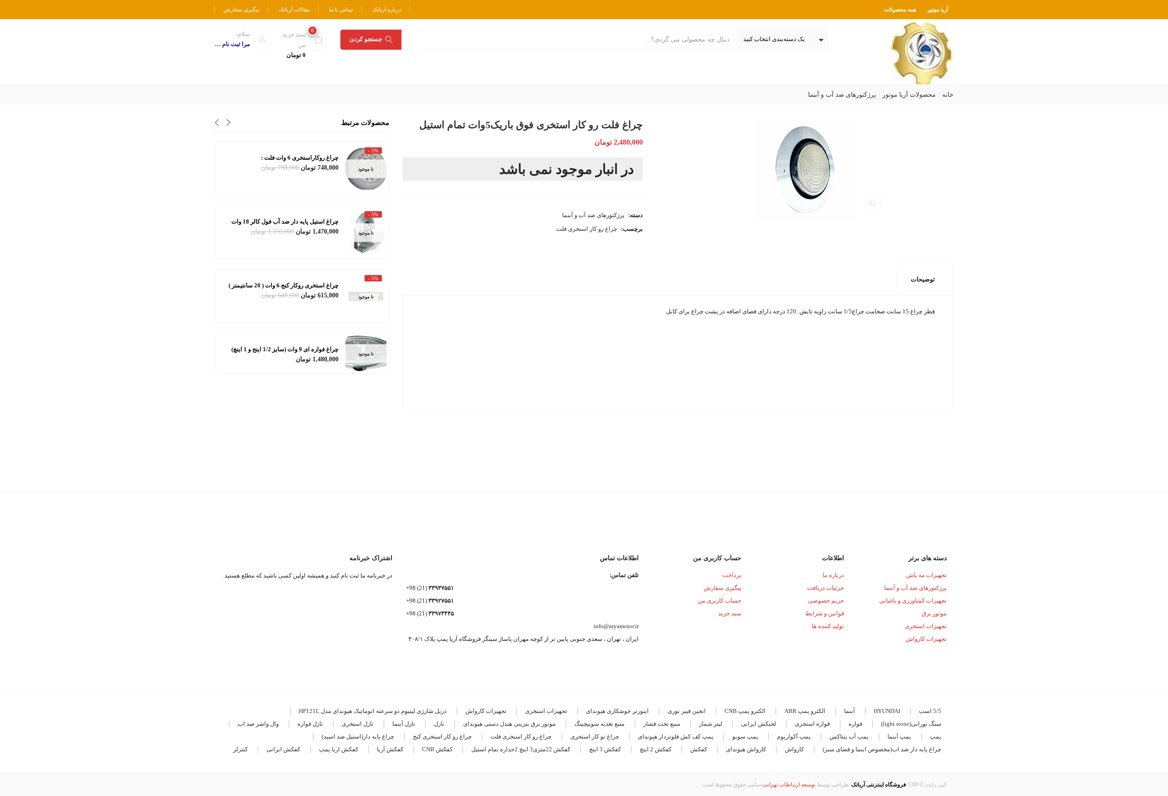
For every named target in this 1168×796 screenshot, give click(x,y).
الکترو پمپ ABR (804, 711)
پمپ (935, 736)
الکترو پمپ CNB (745, 711)
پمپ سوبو (745, 736)
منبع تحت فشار (661, 723)
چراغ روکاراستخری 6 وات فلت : (300, 157)
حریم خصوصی (826, 600)
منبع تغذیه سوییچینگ (599, 723)
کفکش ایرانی (283, 749)
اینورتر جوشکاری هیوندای (617, 711)
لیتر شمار (710, 723)
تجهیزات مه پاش (926, 575)
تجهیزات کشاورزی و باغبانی (913, 600)
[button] (782, 40)
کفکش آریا (390, 749)
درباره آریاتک (386, 9)
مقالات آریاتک (294, 9)
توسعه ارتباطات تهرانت (788, 784)
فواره (855, 723)
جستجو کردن (365, 39)
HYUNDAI (887, 711)
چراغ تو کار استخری (594, 736)
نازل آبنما (403, 723)
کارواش (794, 749)
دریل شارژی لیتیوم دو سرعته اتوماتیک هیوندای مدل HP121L (373, 711)
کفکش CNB (437, 749)
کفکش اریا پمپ (338, 749)
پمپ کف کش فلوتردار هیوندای (676, 736)
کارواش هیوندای (746, 749)
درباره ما (833, 575)
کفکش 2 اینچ (656, 749)
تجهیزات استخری (926, 626)
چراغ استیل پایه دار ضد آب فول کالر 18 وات (285, 221)
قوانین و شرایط (824, 613)
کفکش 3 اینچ (605, 749)
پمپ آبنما (899, 736)
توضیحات (923, 279)
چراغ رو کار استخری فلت (586, 228)
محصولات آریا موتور (909, 94)
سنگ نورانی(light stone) (911, 723)
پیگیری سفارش (241, 9)
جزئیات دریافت (825, 587)
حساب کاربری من (719, 600)
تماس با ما (341, 9)
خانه (948, 94)
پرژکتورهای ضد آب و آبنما (842, 94)
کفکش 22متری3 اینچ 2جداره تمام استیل (520, 749)
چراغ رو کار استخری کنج (442, 736)
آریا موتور (937, 9)
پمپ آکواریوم (794, 736)
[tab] (925, 280)
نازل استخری (358, 723)
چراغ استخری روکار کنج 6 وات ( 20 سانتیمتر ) (284, 285)
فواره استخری (812, 723)
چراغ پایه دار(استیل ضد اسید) (358, 736)
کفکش (698, 749)
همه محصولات (900, 9)
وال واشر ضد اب (258, 723)
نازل (439, 723)
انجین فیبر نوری (686, 711)
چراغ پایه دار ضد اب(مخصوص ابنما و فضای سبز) (882, 749)
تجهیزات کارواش (926, 638)
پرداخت (731, 575)
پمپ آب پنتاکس (849, 736)
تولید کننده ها (828, 626)
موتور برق (934, 613)
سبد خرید (729, 613)
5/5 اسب (930, 711)
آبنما (849, 711)
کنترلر (240, 749)
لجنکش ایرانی (758, 723)
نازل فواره (310, 723)
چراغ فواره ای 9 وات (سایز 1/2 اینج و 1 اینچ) (285, 349)
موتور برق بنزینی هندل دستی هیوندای (509, 723)
